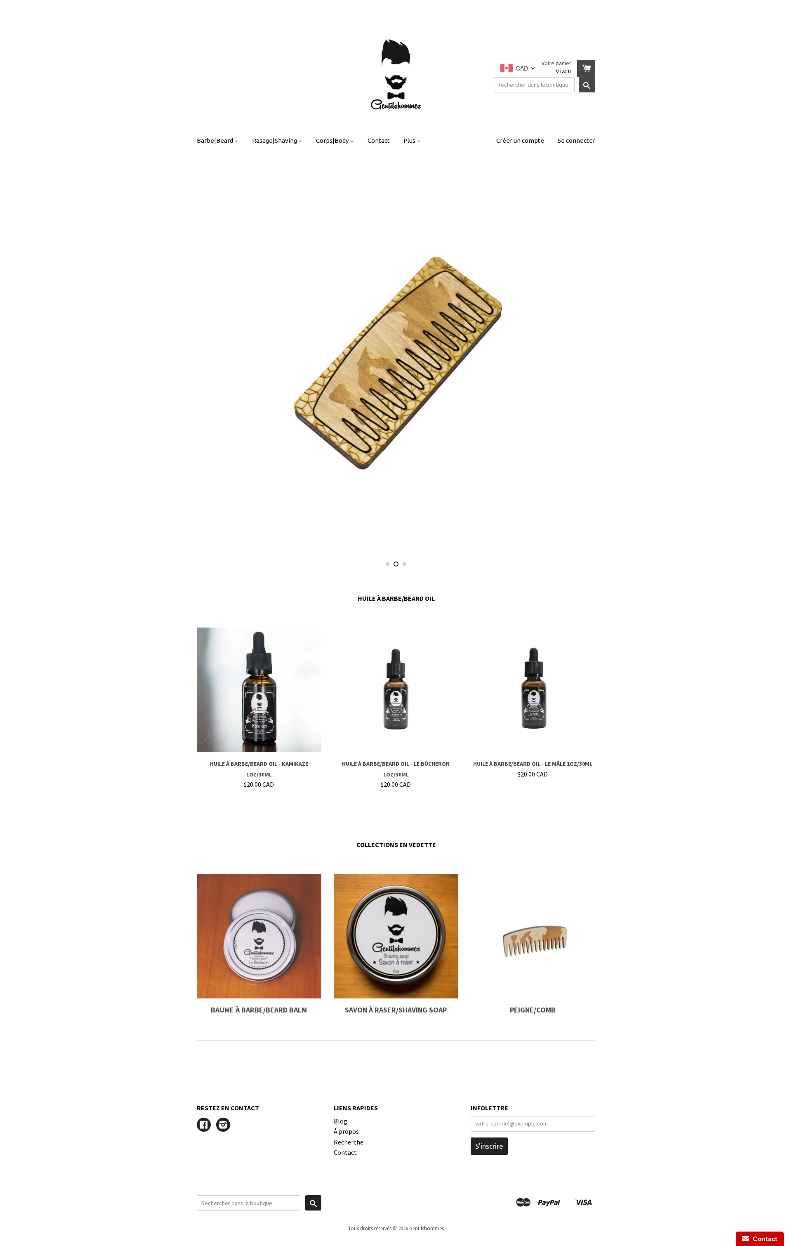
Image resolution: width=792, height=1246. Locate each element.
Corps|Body (333, 140)
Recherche (348, 1142)
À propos (346, 1131)
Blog (340, 1121)
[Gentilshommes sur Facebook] (204, 1125)
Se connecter (576, 140)
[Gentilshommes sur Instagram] (223, 1125)
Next (577, 357)
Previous (214, 357)
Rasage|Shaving (275, 140)
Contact (379, 140)
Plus (410, 140)
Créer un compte (520, 140)
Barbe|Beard (215, 140)
